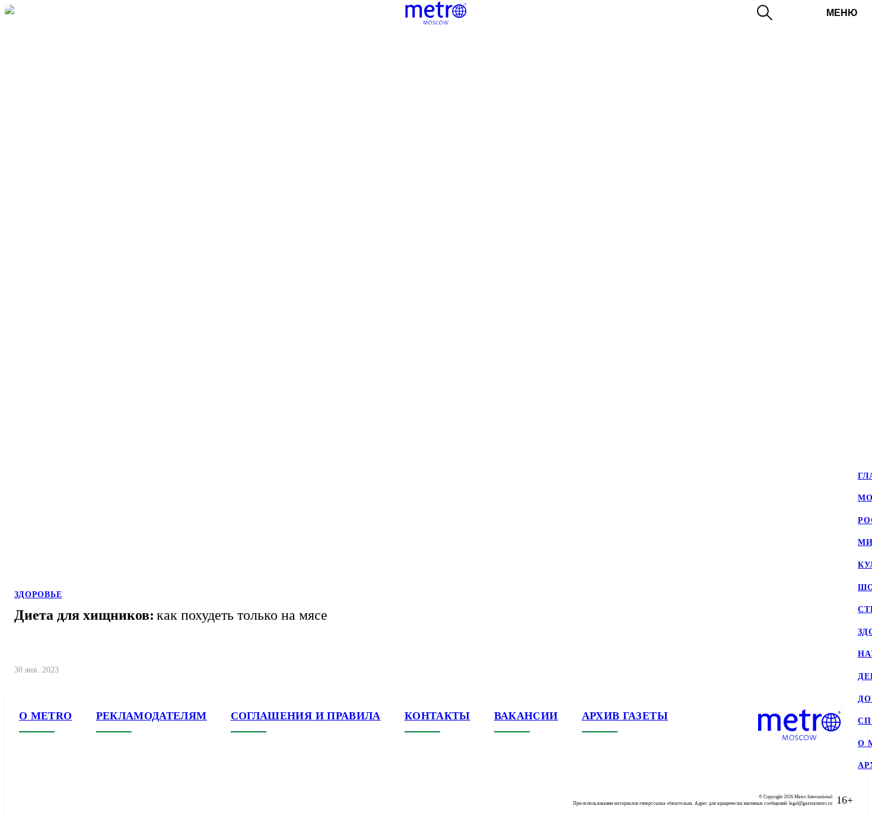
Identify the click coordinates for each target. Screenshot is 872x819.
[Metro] (435, 13)
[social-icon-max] (99, 800)
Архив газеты (625, 716)
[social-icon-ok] (75, 800)
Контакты (437, 716)
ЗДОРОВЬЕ (38, 594)
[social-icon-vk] (28, 800)
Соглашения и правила (306, 716)
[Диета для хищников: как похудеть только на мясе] (436, 345)
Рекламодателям (151, 716)
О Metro (45, 716)
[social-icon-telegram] (52, 800)
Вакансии (526, 716)
